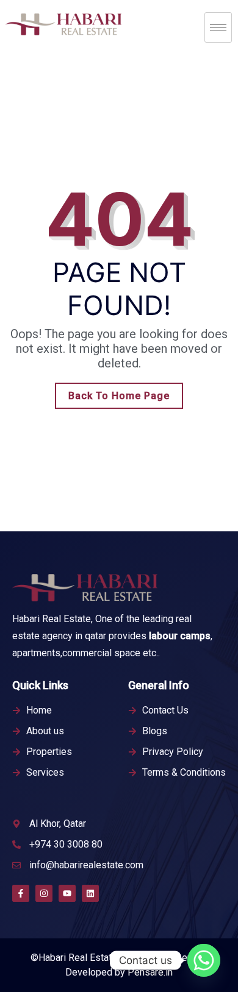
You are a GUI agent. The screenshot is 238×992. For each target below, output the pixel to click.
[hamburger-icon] (218, 27)
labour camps (180, 636)
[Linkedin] (90, 893)
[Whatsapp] (203, 960)
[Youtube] (67, 893)
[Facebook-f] (20, 893)
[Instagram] (43, 893)
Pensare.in (150, 972)
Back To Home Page (119, 396)
